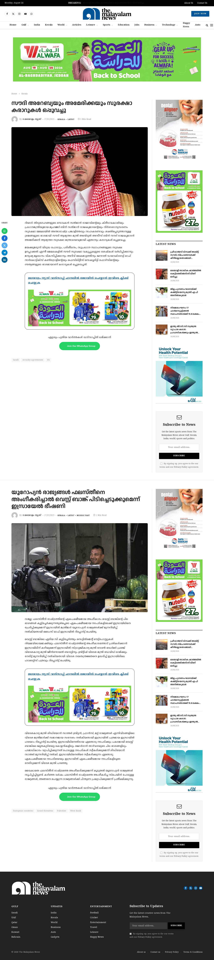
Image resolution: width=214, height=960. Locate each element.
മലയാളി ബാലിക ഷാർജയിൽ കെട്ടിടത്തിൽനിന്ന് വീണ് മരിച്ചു (185, 273)
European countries (23, 811)
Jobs (136, 25)
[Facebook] (5, 238)
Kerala (48, 25)
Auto (197, 25)
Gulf (23, 25)
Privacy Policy (180, 467)
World (61, 25)
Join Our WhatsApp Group (81, 346)
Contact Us (202, 3)
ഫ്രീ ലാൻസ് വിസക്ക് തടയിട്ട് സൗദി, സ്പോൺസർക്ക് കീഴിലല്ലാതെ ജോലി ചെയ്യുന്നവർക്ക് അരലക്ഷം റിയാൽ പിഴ (184, 255)
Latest (71, 119)
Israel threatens (45, 811)
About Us (188, 3)
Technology (168, 25)
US (48, 360)
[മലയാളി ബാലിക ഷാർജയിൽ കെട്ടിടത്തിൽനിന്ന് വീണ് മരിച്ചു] (161, 274)
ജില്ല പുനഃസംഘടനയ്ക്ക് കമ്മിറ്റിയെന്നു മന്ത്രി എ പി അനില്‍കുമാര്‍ (113, 3)
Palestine (61, 811)
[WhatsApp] (5, 231)
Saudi (16, 360)
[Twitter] (5, 245)
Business (149, 25)
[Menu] (211, 25)
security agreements (33, 360)
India (37, 25)
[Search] (207, 25)
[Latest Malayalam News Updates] (106, 13)
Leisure (90, 25)
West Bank (75, 811)
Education (123, 25)
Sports (106, 25)
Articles (76, 25)
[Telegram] (5, 253)
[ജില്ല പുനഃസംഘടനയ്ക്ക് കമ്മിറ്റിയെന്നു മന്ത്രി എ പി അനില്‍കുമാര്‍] (161, 292)
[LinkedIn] (5, 260)
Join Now (200, 14)
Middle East (83, 515)
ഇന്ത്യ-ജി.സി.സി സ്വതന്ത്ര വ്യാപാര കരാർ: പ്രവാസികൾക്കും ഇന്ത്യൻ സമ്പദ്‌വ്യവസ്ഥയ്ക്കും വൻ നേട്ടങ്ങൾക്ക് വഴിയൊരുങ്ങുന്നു (184, 329)
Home (13, 25)
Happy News (186, 25)
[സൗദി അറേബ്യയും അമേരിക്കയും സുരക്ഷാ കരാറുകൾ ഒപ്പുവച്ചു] (79, 171)
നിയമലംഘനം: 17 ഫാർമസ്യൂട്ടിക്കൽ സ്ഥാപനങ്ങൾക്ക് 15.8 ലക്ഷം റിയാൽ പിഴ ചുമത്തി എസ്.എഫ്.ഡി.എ (184, 311)
